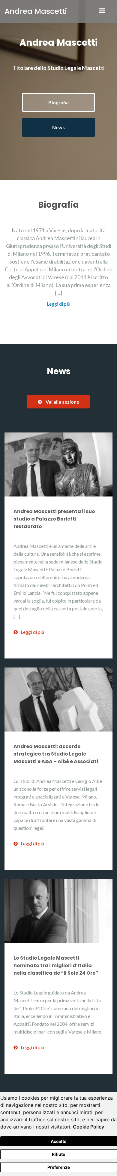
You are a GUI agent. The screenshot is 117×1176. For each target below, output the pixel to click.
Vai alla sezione (62, 402)
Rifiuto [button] (58, 1154)
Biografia (58, 102)
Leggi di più (58, 304)
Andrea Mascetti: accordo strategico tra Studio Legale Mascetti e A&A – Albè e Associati (56, 754)
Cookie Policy (88, 1127)
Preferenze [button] (58, 1167)
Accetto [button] (59, 1141)
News (58, 127)
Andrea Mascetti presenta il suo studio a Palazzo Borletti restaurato (54, 519)
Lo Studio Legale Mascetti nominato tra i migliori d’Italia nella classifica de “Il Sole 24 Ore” (56, 965)
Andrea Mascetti (35, 11)
